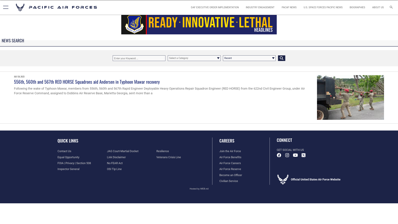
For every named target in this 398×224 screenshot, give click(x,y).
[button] (5, 7)
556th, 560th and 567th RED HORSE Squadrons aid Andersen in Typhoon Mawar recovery (87, 81)
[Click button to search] (281, 58)
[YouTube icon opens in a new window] (295, 155)
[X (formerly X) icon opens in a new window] (303, 155)
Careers (226, 141)
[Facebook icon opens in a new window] (279, 155)
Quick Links (68, 141)
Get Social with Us (290, 150)
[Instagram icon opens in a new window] (287, 155)
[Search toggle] (391, 7)
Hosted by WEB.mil (199, 188)
